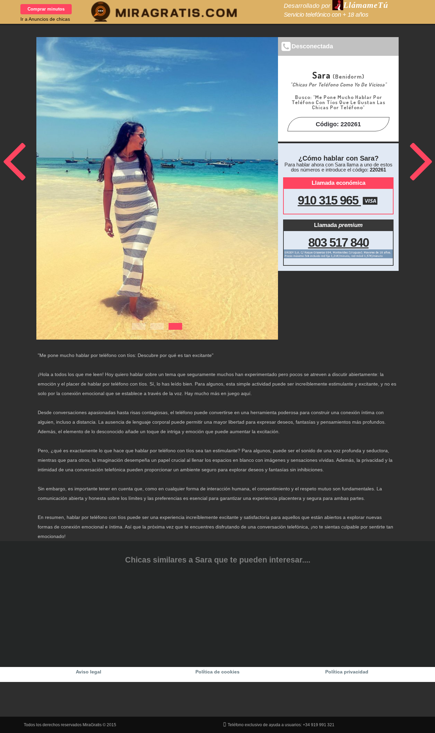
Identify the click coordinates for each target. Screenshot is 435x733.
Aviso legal (88, 671)
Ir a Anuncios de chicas (45, 19)
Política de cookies (217, 671)
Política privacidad (346, 671)
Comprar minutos (46, 9)
